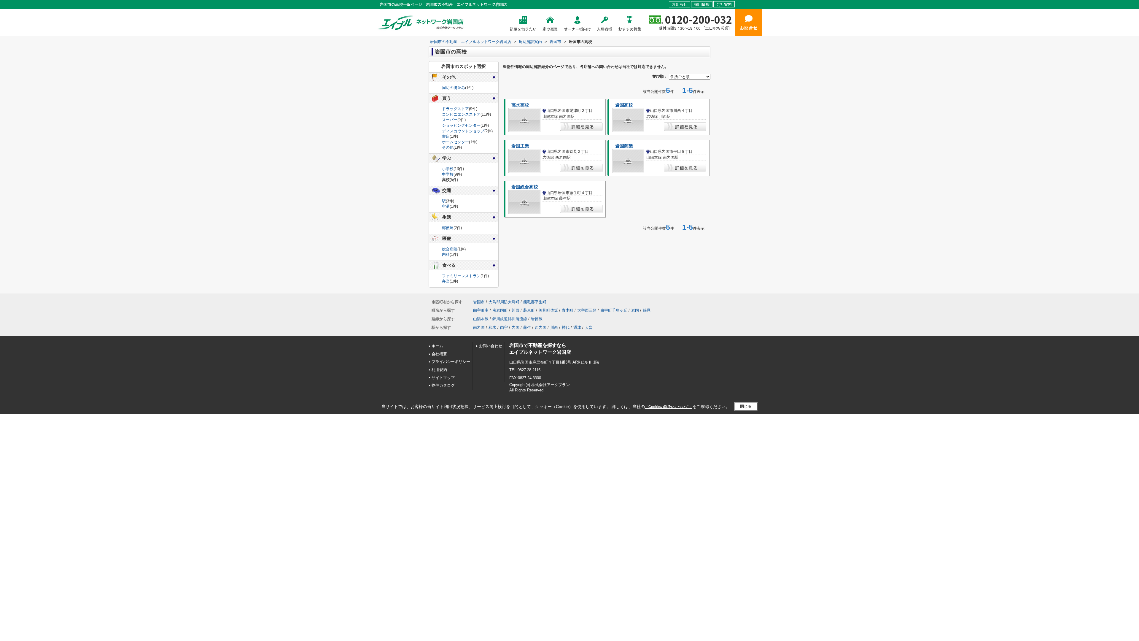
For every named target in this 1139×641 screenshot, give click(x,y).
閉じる (746, 406)
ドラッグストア (455, 109)
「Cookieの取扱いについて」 (668, 407)
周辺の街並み (453, 87)
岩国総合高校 (524, 187)
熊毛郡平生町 (534, 302)
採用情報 (702, 4)
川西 (515, 310)
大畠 (589, 327)
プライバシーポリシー (451, 361)
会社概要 (439, 354)
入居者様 (604, 29)
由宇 (504, 327)
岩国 (635, 310)
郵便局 (448, 228)
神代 (566, 327)
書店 (446, 136)
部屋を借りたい (523, 29)
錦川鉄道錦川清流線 (509, 319)
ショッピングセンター (461, 125)
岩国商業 (624, 146)
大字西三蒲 (586, 310)
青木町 (567, 310)
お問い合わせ (490, 346)
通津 (577, 327)
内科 (446, 254)
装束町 (529, 310)
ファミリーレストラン (461, 276)
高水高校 (520, 105)
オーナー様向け (577, 29)
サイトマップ (443, 377)
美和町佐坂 (548, 310)
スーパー (449, 120)
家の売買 (550, 29)
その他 (448, 147)
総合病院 (449, 249)
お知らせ (679, 4)
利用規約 (439, 369)
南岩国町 (500, 310)
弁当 (446, 281)
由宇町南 (481, 310)
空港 (446, 206)
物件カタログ (443, 385)
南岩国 (479, 327)
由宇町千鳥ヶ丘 (613, 310)
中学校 (448, 174)
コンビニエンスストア (461, 114)
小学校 (448, 168)
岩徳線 (537, 319)
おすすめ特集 (629, 29)
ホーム (437, 346)
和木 (492, 327)
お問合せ (749, 28)
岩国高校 (624, 105)
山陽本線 (481, 319)
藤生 (527, 327)
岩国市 (479, 302)
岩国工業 (520, 146)
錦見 (646, 310)
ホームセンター (455, 142)
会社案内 (724, 4)
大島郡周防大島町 (504, 302)
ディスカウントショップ (463, 131)
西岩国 (540, 327)
